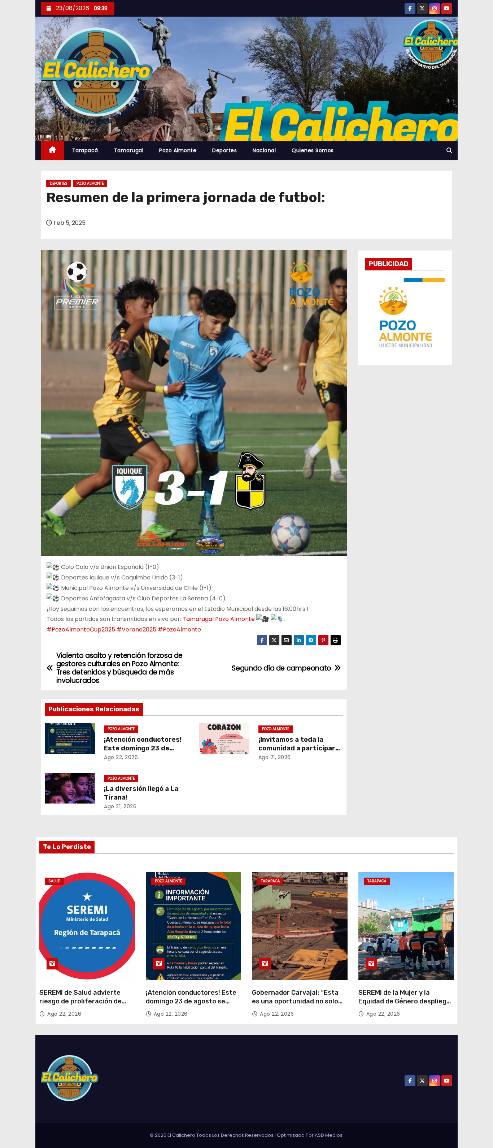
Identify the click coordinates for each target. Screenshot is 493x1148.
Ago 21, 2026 (274, 757)
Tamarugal (129, 150)
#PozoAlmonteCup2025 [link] (81, 629)
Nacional (264, 150)
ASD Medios (329, 1135)
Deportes (224, 150)
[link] (219, 619)
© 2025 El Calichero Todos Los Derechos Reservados (212, 1135)
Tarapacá (85, 150)
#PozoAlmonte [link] (179, 629)
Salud (54, 881)
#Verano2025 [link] (136, 629)
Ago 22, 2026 (121, 757)
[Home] (52, 150)
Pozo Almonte (177, 150)
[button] (449, 150)
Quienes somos (313, 150)
